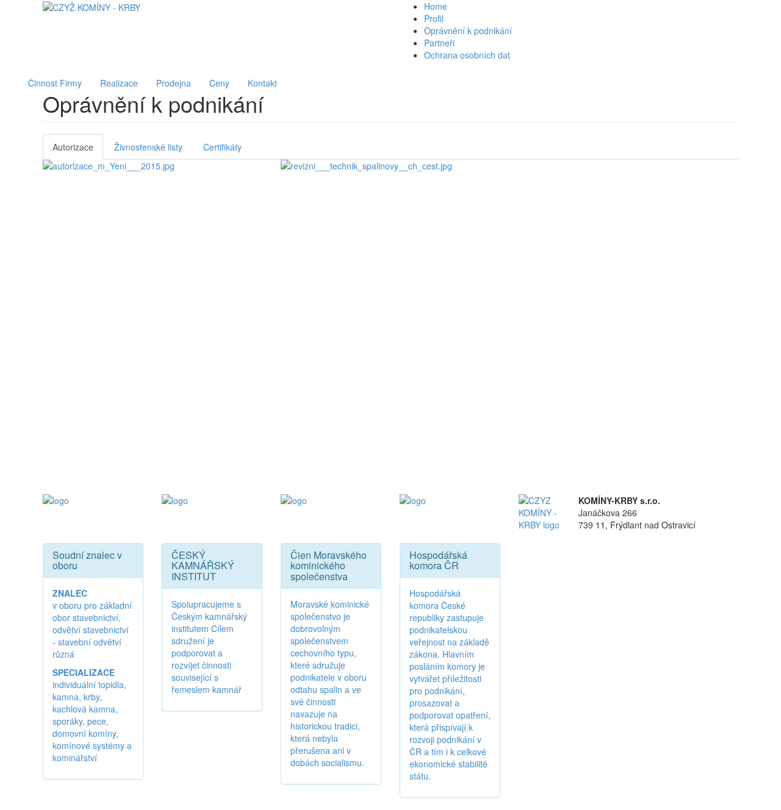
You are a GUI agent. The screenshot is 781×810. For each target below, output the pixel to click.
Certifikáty (222, 147)
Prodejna (173, 83)
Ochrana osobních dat (467, 55)
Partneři (439, 43)
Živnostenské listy (148, 147)
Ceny (219, 83)
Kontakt (262, 83)
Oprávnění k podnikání (468, 30)
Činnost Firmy (55, 83)
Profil (434, 18)
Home (435, 6)
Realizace (119, 83)
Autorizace (72, 147)
